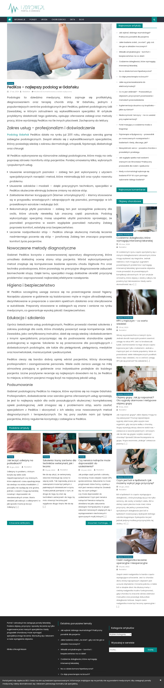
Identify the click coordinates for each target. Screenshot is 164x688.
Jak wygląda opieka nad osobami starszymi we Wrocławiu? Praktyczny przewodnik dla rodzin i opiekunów (135, 161)
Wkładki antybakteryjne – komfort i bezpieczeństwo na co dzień (134, 54)
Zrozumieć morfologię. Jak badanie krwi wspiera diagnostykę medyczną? (100, 523)
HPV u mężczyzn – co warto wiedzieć (132, 322)
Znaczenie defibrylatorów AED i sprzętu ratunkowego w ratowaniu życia (21, 523)
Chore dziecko (59, 19)
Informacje (19, 19)
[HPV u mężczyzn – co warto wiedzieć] (136, 302)
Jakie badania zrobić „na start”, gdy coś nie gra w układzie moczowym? (136, 44)
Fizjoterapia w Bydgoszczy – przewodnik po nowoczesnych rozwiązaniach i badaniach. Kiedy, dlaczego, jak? (136, 138)
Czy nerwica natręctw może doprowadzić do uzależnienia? (94, 463)
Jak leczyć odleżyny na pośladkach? (20, 462)
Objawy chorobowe (130, 201)
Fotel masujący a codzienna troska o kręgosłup (135, 126)
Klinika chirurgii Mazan (16, 649)
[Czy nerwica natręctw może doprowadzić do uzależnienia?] (95, 443)
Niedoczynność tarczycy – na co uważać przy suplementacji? (137, 117)
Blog (81, 19)
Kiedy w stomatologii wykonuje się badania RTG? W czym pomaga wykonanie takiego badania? (134, 175)
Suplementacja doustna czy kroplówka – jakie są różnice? (137, 107)
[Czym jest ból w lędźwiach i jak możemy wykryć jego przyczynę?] (136, 461)
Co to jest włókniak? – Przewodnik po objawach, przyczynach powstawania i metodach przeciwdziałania (136, 96)
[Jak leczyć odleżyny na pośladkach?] (24, 443)
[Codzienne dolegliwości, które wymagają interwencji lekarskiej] (136, 219)
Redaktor (26, 91)
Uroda (44, 19)
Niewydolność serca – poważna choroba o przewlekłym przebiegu (138, 150)
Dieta (72, 19)
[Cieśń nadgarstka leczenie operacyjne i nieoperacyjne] (136, 541)
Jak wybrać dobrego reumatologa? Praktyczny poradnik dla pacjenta (134, 34)
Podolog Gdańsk (18, 134)
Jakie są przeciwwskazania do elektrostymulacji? (132, 84)
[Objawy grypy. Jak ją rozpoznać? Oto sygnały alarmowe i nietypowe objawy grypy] (136, 378)
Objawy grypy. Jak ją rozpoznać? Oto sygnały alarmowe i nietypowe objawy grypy (136, 400)
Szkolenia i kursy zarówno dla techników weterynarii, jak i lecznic (59, 463)
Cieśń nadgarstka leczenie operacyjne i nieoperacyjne (131, 562)
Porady (33, 19)
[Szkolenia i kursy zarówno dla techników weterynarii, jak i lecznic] (59, 443)
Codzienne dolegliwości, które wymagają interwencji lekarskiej (137, 63)
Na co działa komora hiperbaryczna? (135, 71)
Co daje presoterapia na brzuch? (133, 76)
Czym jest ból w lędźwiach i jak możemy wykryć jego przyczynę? (135, 482)
